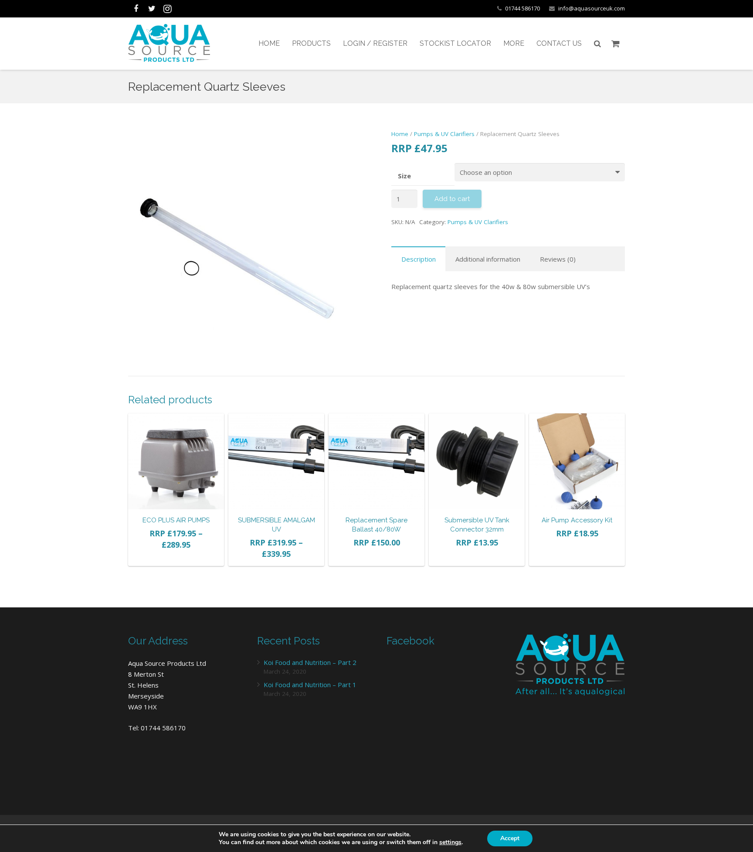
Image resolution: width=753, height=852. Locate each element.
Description (418, 259)
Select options (176, 557)
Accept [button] (509, 838)
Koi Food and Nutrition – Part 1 (310, 684)
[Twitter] (151, 9)
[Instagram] (167, 9)
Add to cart (376, 557)
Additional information (487, 259)
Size (404, 175)
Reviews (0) (558, 259)
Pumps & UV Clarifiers (444, 134)
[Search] (597, 43)
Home (399, 134)
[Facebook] (136, 9)
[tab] (418, 258)
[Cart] (615, 43)
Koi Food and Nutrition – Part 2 (310, 662)
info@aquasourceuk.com (591, 8)
